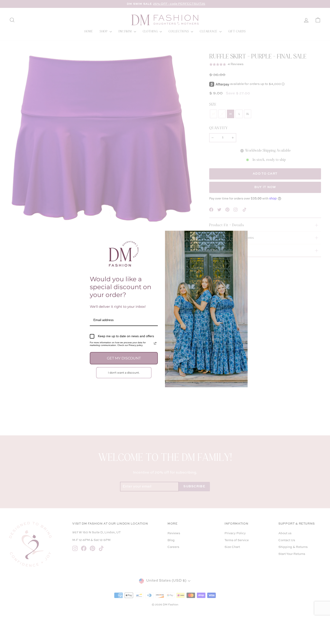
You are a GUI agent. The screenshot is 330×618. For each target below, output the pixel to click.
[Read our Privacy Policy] (155, 343)
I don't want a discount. (124, 372)
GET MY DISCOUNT (124, 358)
